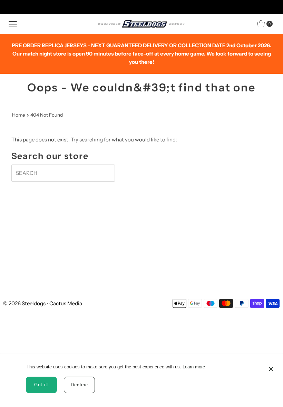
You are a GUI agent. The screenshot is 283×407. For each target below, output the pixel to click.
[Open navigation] (12, 24)
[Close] (271, 366)
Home (18, 115)
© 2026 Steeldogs (24, 303)
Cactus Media (65, 303)
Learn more (194, 366)
